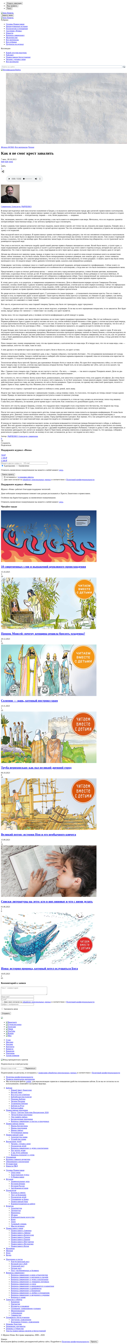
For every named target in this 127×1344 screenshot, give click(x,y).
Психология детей (18, 1146)
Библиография (17, 1108)
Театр (13, 1222)
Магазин (9, 1042)
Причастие (15, 1304)
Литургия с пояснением (21, 1320)
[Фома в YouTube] (10, 1031)
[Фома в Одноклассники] (13, 1024)
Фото (8, 1253)
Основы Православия (15, 24)
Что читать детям (18, 1150)
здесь (61, 470)
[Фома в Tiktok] (9, 1029)
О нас (8, 1040)
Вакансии (10, 1051)
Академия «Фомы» (14, 31)
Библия (9, 1088)
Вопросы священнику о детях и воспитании (29, 1148)
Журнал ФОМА (7, 147)
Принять (94, 1342)
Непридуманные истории (17, 26)
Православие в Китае (20, 1246)
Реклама (9, 1044)
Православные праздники (17, 1110)
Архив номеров (12, 1055)
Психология (11, 1190)
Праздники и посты (14, 1259)
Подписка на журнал (15, 44)
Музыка (14, 1215)
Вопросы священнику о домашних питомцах (30, 1282)
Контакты (10, 1046)
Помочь (10, 13)
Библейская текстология (21, 1097)
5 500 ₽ (4, 461)
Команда (9, 1049)
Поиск (9, 8)
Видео (8, 1255)
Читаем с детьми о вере (16, 59)
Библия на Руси (17, 1106)
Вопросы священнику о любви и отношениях (30, 1293)
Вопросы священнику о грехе (23, 1284)
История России (18, 1186)
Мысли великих (18, 1226)
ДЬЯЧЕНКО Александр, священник (22, 436)
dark (6, 162)
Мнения (9, 1251)
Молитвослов (11, 37)
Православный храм (14, 1135)
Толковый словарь (18, 1224)
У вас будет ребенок (19, 1153)
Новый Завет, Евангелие (21, 1090)
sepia (11, 162)
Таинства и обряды (14, 1299)
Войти (18, 70)
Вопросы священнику (15, 35)
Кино (13, 1219)
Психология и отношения (17, 29)
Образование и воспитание (17, 1162)
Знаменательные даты (20, 1181)
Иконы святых (17, 1130)
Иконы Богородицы (19, 1126)
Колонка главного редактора (18, 1159)
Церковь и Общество (15, 1328)
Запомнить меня (11, 1009)
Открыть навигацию (14, 3)
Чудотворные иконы (19, 1132)
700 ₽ (3, 455)
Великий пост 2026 (19, 1264)
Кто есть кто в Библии (20, 1095)
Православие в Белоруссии (22, 1235)
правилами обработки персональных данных (57, 1073)
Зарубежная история (19, 1188)
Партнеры (10, 1053)
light (2, 162)
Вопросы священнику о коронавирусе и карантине (32, 1286)
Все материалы (12, 40)
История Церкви (18, 1184)
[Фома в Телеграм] (11, 1027)
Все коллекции (12, 62)
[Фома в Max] (9, 1036)
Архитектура (16, 1208)
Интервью (10, 1248)
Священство (16, 1315)
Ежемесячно (24, 466)
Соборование (16, 1313)
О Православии (17, 1177)
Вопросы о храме (18, 1297)
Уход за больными (18, 1195)
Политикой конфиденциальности (80, 480)
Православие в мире (14, 1228)
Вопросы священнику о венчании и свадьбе (29, 1277)
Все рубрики (11, 42)
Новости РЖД (12, 1166)
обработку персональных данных (37, 480)
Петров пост (16, 1268)
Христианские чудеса (20, 1175)
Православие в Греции (20, 1237)
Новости (9, 33)
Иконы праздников (19, 1128)
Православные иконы (15, 1124)
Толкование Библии (19, 1103)
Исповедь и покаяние (20, 1306)
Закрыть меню (7, 15)
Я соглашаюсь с (19, 477)
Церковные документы (15, 1326)
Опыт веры (15, 1172)
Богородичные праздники (22, 1119)
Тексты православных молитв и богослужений (26, 1331)
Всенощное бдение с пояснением (25, 1322)
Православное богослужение (18, 57)
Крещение (15, 1302)
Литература (16, 1210)
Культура (10, 1206)
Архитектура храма (19, 1137)
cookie (28, 1081)
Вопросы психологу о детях (22, 1155)
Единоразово (9, 466)
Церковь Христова (14, 1324)
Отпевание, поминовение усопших (26, 1308)
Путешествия (11, 1164)
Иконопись (15, 1213)
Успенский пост (17, 1266)
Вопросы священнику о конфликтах (26, 1288)
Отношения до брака (20, 1199)
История (9, 1179)
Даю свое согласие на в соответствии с (49, 480)
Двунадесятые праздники (21, 1115)
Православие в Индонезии (22, 1244)
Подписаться (30, 1068)
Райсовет (10, 55)
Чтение (31, 147)
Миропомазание (18, 1311)
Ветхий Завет (16, 1092)
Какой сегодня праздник (16, 53)
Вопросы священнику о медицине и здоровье (30, 1295)
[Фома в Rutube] (10, 1033)
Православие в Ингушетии (22, 1242)
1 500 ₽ (4, 458)
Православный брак (19, 1201)
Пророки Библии (18, 1099)
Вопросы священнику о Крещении (25, 1291)
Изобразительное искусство (22, 1217)
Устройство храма (18, 1139)
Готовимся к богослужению (18, 1317)
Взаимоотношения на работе (23, 1204)
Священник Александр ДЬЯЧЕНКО (16, 206)
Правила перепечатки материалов (20, 1079)
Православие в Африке (21, 1233)
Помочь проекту (8, 474)
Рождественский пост (20, 1262)
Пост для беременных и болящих (25, 1270)
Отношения (11, 1157)
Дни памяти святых (19, 1117)
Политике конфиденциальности (75, 1342)
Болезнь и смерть (18, 1193)
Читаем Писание (18, 1101)
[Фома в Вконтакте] (11, 1022)
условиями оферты (26, 477)
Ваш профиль (12, 6)
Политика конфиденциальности (19, 1077)
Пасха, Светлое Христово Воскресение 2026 (30, 1112)
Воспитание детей (13, 1141)
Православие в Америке (21, 1230)
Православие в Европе (20, 1239)
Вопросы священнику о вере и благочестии (29, 1275)
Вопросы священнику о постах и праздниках (30, 1121)
